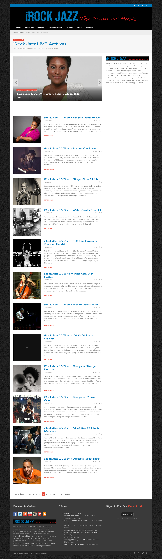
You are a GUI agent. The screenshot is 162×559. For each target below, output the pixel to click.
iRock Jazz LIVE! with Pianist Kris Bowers (71, 148)
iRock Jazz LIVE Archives (27, 90)
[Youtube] (147, 5)
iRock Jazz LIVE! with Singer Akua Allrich (71, 179)
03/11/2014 (49, 403)
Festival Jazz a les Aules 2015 (75, 530)
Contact (67, 518)
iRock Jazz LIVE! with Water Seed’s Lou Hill (72, 210)
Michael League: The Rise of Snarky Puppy (80, 520)
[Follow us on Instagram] (35, 514)
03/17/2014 (49, 341)
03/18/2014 (49, 307)
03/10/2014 (49, 434)
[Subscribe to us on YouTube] (30, 514)
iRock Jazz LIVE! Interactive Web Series (79, 525)
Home (28, 32)
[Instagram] (134, 5)
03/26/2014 (49, 151)
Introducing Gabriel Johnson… (75, 544)
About (66, 537)
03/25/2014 (49, 182)
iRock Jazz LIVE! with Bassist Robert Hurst (72, 458)
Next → (68, 494)
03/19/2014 (49, 247)
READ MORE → (49, 136)
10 (54, 494)
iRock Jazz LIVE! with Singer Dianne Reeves (72, 117)
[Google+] (130, 5)
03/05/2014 (49, 461)
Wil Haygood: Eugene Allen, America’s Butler (81, 539)
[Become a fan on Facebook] (15, 514)
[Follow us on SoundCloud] (25, 514)
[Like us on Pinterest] (40, 514)
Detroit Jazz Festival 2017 (73, 516)
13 (61, 494)
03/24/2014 (49, 213)
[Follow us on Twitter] (20, 514)
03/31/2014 (49, 120)
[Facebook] (126, 5)
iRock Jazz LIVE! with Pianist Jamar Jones (71, 304)
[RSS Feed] (44, 514)
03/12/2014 (49, 372)
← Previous (19, 494)
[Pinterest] (138, 5)
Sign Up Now (127, 514)
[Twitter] (142, 5)
